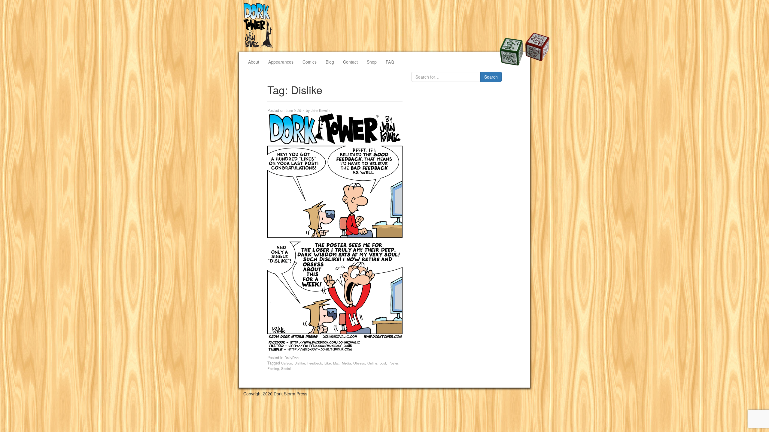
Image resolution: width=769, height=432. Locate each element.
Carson (286, 363)
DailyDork (291, 357)
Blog (330, 62)
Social (286, 368)
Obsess (359, 363)
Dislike (299, 363)
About (253, 62)
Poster (393, 363)
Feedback (314, 363)
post (383, 363)
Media (346, 363)
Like (327, 363)
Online (372, 363)
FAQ (390, 62)
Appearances (280, 62)
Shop (372, 62)
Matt (336, 363)
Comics (309, 62)
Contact (350, 62)
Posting (273, 368)
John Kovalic (320, 110)
